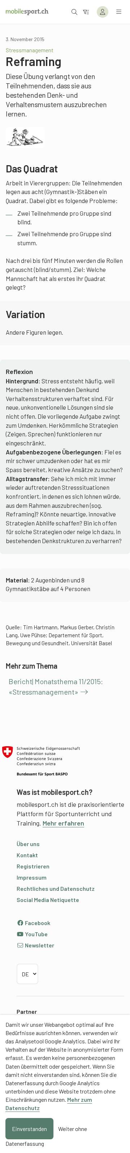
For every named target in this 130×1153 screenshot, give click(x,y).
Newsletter (39, 945)
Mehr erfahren (63, 823)
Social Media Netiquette (48, 899)
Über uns (28, 843)
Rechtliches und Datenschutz (56, 888)
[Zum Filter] (86, 12)
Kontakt (27, 854)
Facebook (37, 922)
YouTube (36, 933)
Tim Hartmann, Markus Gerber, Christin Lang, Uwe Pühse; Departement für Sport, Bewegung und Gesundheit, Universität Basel (60, 635)
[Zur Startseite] (27, 12)
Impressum (32, 877)
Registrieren (33, 866)
